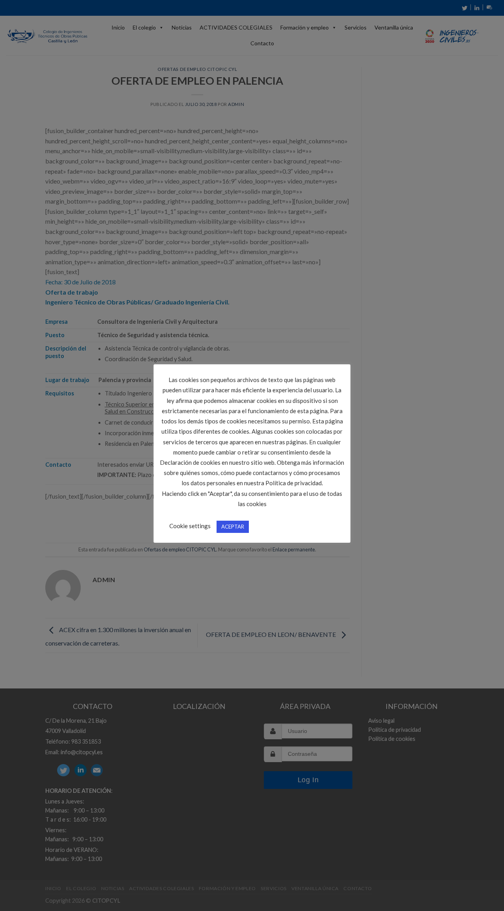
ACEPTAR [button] (232, 526)
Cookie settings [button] (190, 525)
